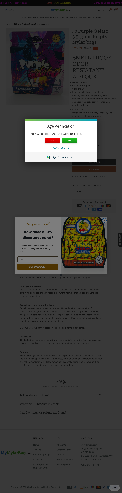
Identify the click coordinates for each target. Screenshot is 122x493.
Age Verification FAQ (61, 148)
